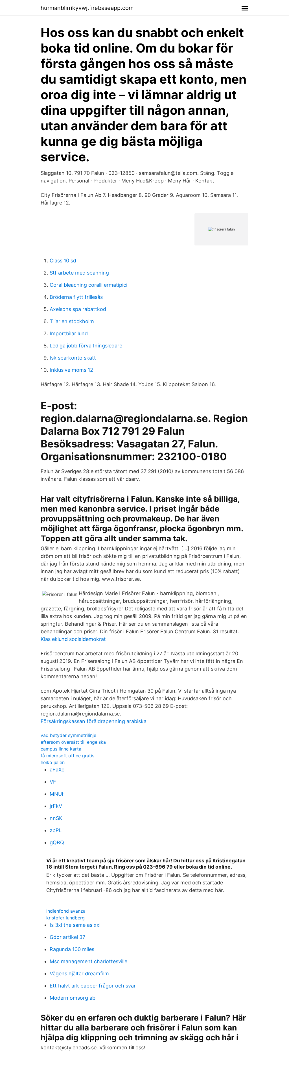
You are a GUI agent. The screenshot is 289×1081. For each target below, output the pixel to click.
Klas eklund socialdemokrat (73, 639)
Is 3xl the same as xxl (75, 925)
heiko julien (53, 762)
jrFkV (56, 806)
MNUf (57, 794)
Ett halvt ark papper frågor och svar (93, 986)
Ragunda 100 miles (72, 949)
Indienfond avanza (66, 911)
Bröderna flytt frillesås (76, 297)
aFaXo (57, 770)
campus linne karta (61, 749)
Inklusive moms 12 (71, 370)
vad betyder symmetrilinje (68, 735)
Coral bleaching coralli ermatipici (88, 285)
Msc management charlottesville (88, 961)
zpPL (56, 830)
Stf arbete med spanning (79, 273)
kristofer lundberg (65, 918)
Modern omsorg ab (72, 998)
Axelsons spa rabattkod (78, 309)
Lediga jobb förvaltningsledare (86, 346)
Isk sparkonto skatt (73, 358)
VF (53, 782)
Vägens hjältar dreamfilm (79, 973)
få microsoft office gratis (67, 755)
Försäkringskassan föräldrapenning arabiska (93, 721)
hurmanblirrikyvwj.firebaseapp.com (87, 8)
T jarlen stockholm (72, 321)
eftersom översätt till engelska (73, 742)
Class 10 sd (63, 261)
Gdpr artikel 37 (67, 937)
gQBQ (57, 842)
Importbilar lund (69, 333)
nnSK (56, 818)
